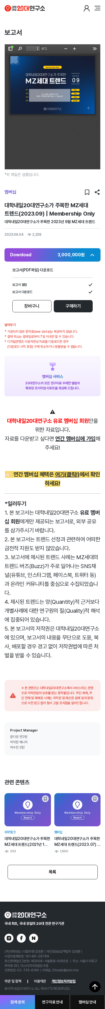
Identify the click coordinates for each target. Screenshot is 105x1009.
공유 (97, 192)
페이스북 (21, 938)
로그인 (86, 8)
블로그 (33, 938)
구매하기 (73, 306)
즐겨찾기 (87, 192)
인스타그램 (8, 938)
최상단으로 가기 (95, 986)
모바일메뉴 (97, 8)
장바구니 (31, 306)
